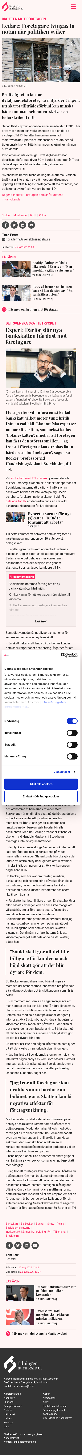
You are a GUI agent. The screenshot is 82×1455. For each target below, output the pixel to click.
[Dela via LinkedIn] (22, 225)
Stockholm (12, 1235)
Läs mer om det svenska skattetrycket (39, 1334)
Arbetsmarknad (12, 1393)
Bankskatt (12, 1223)
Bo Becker (27, 1223)
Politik (42, 215)
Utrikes (8, 1418)
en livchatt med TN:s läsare (29, 478)
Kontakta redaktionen (55, 1406)
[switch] (72, 733)
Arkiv (45, 1402)
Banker (40, 1223)
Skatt (50, 1223)
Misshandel (21, 215)
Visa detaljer (62, 771)
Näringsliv (9, 1398)
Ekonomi (9, 1402)
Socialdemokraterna (18, 1227)
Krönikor (8, 1422)
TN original (60, 1231)
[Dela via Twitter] (14, 225)
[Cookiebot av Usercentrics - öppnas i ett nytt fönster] (61, 655)
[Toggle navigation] (73, 7)
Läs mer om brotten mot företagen (33, 309)
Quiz (6, 1426)
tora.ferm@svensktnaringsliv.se (28, 239)
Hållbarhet (9, 1414)
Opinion (8, 1410)
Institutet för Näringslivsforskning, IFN (28, 1231)
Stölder (6, 215)
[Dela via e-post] (31, 225)
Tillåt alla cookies (41, 784)
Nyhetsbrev (49, 1398)
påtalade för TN (16, 501)
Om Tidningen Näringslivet (57, 1418)
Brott (33, 215)
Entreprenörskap (13, 1406)
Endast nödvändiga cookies (41, 796)
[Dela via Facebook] (5, 225)
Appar (46, 1393)
